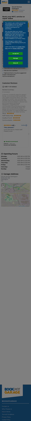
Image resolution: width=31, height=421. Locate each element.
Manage (15, 58)
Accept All (16, 53)
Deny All (15, 63)
